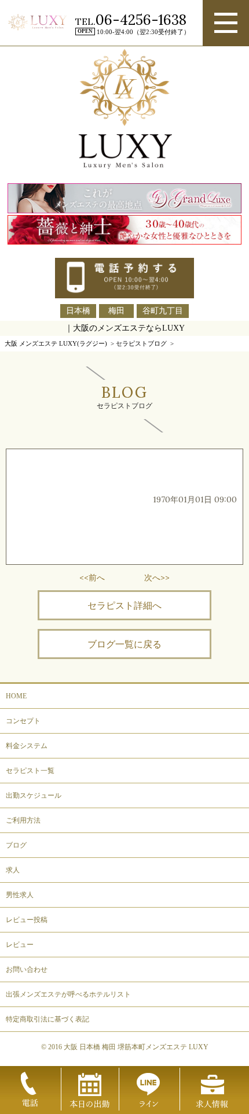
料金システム (26, 746)
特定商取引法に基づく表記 (47, 1019)
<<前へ (92, 577)
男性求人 (20, 895)
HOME (16, 696)
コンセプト (23, 721)
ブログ (16, 845)
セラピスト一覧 (30, 771)
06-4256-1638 (141, 20)
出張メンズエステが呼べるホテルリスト (68, 994)
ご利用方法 (23, 820)
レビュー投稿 (26, 920)
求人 (13, 870)
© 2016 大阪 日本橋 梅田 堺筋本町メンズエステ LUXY (124, 1047)
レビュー (20, 945)
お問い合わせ (26, 969)
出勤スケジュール (33, 795)
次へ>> (157, 577)
